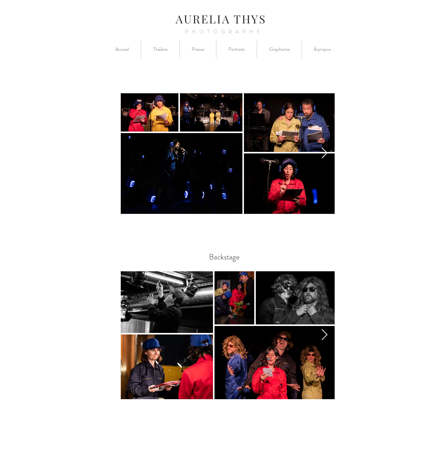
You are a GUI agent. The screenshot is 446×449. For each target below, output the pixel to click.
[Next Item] (324, 153)
